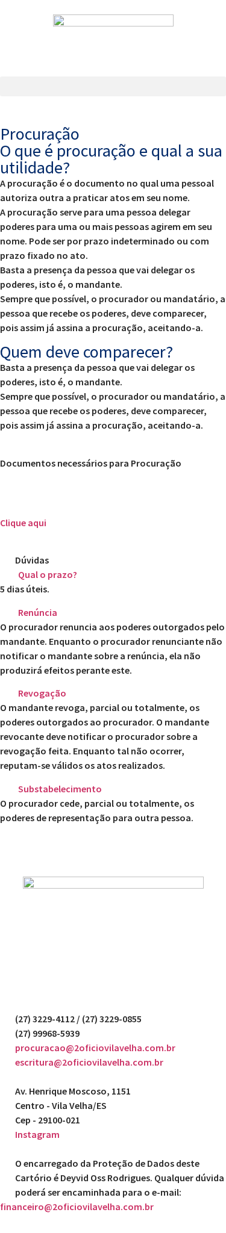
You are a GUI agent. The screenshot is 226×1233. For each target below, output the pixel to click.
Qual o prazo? (47, 574)
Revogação (42, 693)
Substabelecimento (60, 789)
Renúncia (37, 612)
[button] (113, 86)
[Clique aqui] (15, 494)
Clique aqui (23, 523)
